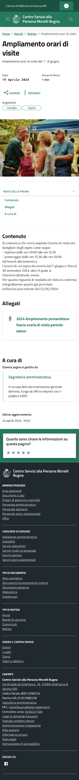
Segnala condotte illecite (18, 721)
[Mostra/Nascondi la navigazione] (7, 19)
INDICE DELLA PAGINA (16, 191)
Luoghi (6, 652)
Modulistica (9, 592)
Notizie (7, 629)
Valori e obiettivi (13, 661)
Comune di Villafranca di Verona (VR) (26, 6)
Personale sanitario (14, 509)
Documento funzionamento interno (25, 583)
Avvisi (6, 615)
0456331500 (33, 711)
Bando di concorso (14, 619)
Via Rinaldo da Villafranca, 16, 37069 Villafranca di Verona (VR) (35, 686)
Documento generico (15, 587)
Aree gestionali (12, 491)
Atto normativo (12, 578)
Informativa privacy (15, 734)
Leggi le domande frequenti (20, 716)
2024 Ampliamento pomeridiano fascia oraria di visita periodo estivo (42, 325)
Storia (6, 656)
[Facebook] (6, 764)
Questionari (10, 596)
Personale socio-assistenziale (21, 513)
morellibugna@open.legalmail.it (29, 707)
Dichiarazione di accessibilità (21, 743)
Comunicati (9, 624)
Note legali (9, 739)
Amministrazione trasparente (21, 725)
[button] (71, 19)
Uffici (5, 518)
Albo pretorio (10, 730)
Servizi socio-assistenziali (19, 559)
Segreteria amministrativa (29, 377)
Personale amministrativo (19, 504)
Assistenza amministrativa (19, 537)
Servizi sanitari (12, 555)
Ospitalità (8, 541)
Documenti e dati (13, 495)
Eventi (6, 647)
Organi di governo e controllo (21, 500)
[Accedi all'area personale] (66, 5)
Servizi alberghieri (14, 546)
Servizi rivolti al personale (19, 550)
